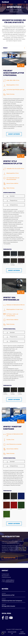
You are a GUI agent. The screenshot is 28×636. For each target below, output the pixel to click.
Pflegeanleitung (13, 200)
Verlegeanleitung (14, 204)
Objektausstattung (9, 557)
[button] (2, 633)
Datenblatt (12, 196)
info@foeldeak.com (9, 581)
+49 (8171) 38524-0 (10, 580)
